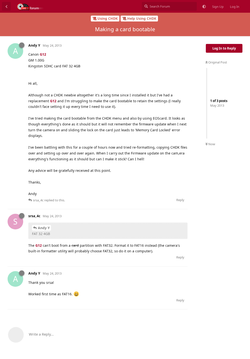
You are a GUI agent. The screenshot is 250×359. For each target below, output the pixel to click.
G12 (43, 54)
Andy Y (44, 228)
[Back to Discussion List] (6, 6)
